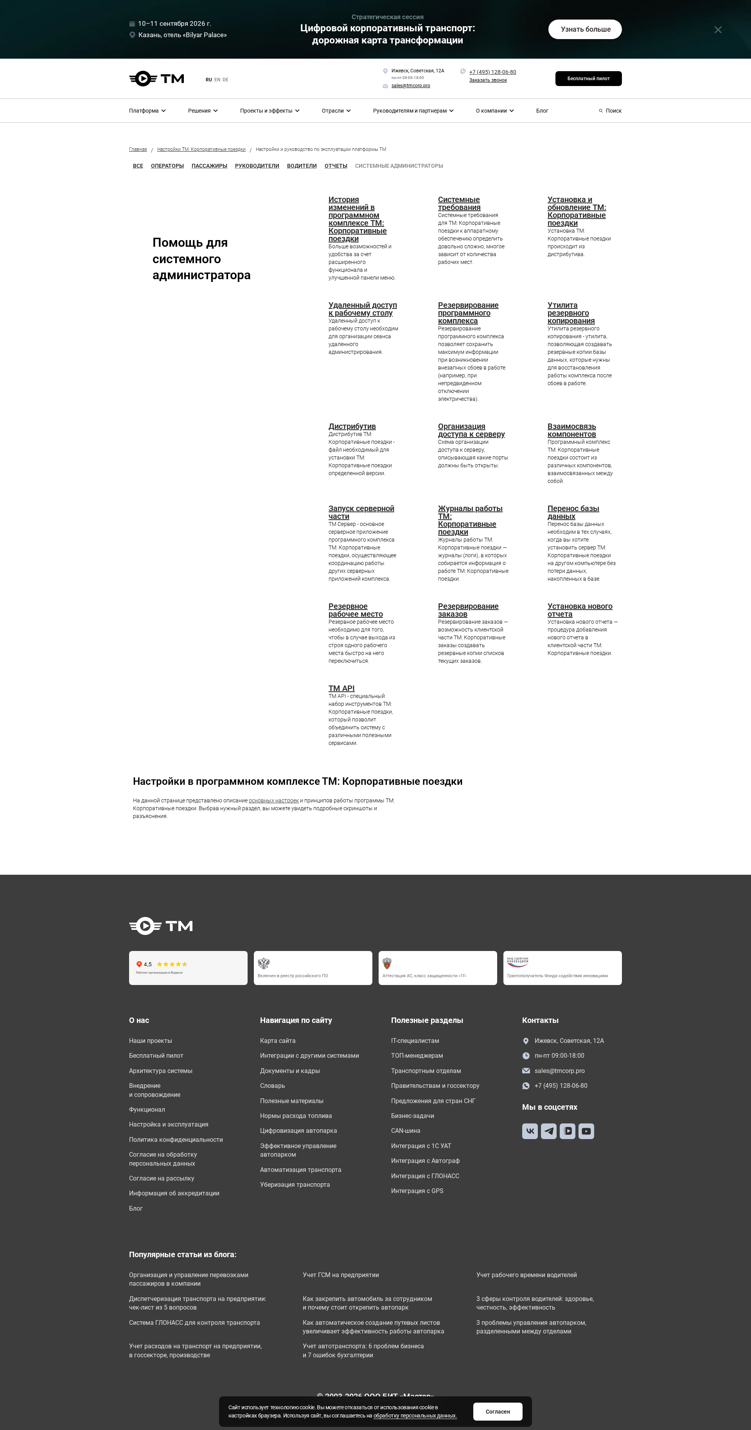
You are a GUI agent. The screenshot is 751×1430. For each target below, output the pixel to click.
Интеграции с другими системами (309, 1055)
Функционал (147, 1109)
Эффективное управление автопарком (298, 1150)
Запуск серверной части (361, 512)
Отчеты (336, 166)
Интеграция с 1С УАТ (421, 1146)
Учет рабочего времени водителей (526, 1275)
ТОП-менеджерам (417, 1055)
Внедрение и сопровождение (154, 1090)
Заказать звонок (488, 80)
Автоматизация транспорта (300, 1169)
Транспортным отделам (426, 1071)
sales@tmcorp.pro (560, 1071)
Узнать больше (586, 29)
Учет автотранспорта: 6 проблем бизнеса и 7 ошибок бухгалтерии (363, 1350)
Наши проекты (150, 1040)
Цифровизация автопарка (298, 1130)
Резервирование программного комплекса (468, 313)
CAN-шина (405, 1130)
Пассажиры (209, 166)
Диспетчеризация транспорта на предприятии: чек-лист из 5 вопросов (197, 1303)
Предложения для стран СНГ (433, 1101)
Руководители (257, 166)
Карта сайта (278, 1040)
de (225, 80)
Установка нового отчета (580, 610)
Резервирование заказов (468, 610)
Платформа (144, 111)
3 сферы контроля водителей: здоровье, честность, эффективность (535, 1303)
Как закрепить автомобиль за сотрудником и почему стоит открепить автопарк (367, 1303)
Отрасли (333, 111)
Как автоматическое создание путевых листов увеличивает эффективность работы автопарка (373, 1327)
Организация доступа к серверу (471, 430)
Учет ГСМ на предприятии (341, 1275)
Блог (542, 111)
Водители (302, 166)
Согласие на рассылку (161, 1178)
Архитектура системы (160, 1071)
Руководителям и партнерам (410, 111)
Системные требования (459, 203)
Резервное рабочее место (356, 610)
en (217, 80)
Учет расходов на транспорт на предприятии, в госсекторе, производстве (195, 1350)
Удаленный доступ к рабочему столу (363, 309)
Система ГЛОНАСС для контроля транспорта (194, 1322)
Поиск (614, 111)
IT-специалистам (415, 1040)
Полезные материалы (291, 1101)
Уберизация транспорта (295, 1184)
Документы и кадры (290, 1071)
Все (138, 166)
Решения (199, 111)
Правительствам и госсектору (435, 1085)
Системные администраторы (399, 166)
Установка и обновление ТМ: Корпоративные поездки (577, 211)
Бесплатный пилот (589, 78)
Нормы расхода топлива (296, 1116)
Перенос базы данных (573, 512)
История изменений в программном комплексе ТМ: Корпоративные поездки (358, 219)
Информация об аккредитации (174, 1193)
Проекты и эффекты (266, 111)
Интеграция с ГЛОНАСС (425, 1176)
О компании (491, 111)
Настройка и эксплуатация (168, 1124)
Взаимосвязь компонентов (572, 430)
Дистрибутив (352, 426)
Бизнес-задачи (412, 1116)
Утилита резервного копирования (571, 313)
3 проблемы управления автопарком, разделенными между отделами (531, 1327)
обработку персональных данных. (415, 1415)
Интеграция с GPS (417, 1191)
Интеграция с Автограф (425, 1160)
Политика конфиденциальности (176, 1139)
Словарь (272, 1085)
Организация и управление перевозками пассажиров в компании (188, 1279)
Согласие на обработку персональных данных (163, 1159)
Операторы (167, 166)
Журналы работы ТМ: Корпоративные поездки (470, 520)
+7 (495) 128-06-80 (492, 72)
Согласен (498, 1411)
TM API (342, 688)
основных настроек (274, 800)
